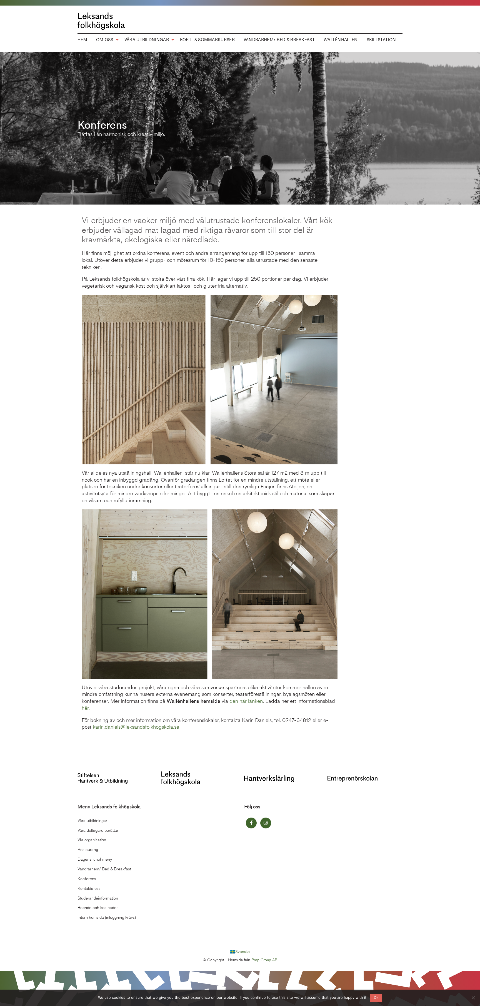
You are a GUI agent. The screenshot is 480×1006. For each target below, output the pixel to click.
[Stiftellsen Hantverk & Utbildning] (103, 778)
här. (86, 708)
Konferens (87, 878)
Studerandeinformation (98, 898)
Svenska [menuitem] (242, 951)
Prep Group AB (264, 960)
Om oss (104, 39)
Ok (376, 998)
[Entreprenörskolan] (353, 778)
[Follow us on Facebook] (251, 823)
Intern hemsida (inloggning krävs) (107, 917)
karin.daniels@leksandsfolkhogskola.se (136, 727)
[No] (473, 997)
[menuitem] (82, 40)
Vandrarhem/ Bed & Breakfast (279, 39)
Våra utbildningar (146, 39)
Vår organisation (92, 839)
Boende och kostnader (98, 907)
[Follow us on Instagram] (265, 823)
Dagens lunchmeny (95, 859)
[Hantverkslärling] (269, 778)
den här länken (246, 701)
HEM (82, 39)
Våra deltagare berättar (98, 830)
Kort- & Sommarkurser (207, 39)
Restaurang (88, 849)
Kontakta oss (89, 888)
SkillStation (381, 39)
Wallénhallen (341, 39)
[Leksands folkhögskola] (180, 778)
